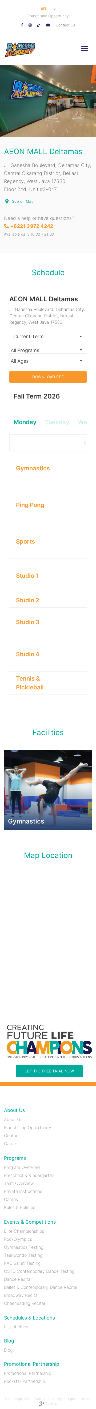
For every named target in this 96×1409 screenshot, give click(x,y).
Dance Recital (17, 1279)
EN (43, 8)
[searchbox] (49, 350)
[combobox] (48, 348)
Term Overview (19, 1183)
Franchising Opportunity (48, 16)
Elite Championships (24, 1231)
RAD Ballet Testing (22, 1263)
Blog (8, 1350)
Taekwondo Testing (23, 1255)
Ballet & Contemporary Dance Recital (40, 1287)
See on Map (19, 201)
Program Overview (22, 1167)
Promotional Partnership (27, 1373)
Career (10, 1143)
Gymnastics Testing (23, 1247)
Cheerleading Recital (24, 1303)
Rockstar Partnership (24, 1381)
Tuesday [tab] (57, 422)
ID (53, 8)
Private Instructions (23, 1191)
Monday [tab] (25, 422)
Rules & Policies (19, 1207)
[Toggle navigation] (84, 49)
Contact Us (65, 25)
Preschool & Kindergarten (29, 1175)
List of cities (16, 1326)
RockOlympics (18, 1239)
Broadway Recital (21, 1295)
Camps (11, 1199)
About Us (13, 1119)
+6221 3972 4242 (31, 226)
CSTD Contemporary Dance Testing (39, 1271)
